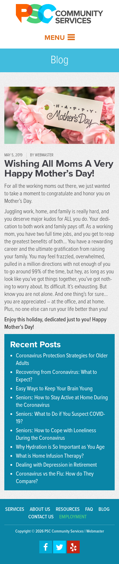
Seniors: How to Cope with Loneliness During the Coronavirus (56, 434)
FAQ (89, 509)
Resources (68, 509)
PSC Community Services (64, 531)
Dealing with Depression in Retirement (56, 465)
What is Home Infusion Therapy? (50, 456)
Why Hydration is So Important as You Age (60, 447)
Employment (73, 517)
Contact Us (41, 517)
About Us (40, 509)
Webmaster (95, 531)
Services (14, 509)
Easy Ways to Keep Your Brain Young (54, 389)
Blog (103, 509)
